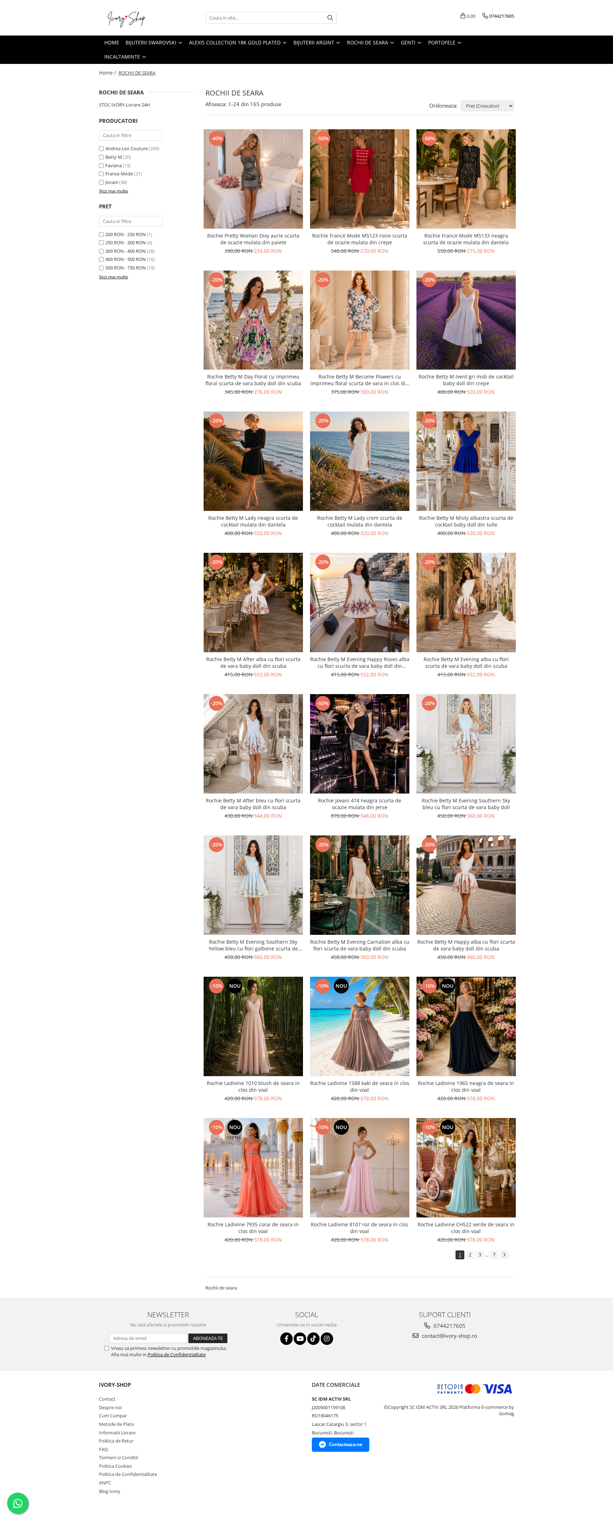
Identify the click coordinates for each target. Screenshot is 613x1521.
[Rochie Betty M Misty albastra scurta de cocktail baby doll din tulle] (466, 461)
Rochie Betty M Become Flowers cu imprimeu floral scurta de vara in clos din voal (359, 380)
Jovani (111, 182)
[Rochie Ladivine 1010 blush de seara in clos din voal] (253, 1026)
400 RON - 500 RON (125, 259)
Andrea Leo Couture (126, 148)
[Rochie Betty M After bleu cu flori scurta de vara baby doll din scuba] (253, 744)
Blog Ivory (109, 1491)
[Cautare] (330, 18)
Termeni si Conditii (118, 1457)
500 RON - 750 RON (125, 268)
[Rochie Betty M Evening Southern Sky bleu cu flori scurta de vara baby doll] (466, 744)
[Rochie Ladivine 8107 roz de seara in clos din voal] (359, 1167)
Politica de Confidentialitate (177, 1354)
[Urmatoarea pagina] (504, 1254)
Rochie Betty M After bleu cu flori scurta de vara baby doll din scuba (253, 804)
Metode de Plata (116, 1424)
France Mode (119, 173)
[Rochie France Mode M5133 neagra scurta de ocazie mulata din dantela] (466, 179)
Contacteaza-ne (345, 1444)
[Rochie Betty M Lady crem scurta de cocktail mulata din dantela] (359, 461)
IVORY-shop (115, 1384)
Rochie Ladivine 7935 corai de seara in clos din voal (253, 1227)
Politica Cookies (115, 1466)
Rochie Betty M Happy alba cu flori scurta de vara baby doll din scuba (466, 945)
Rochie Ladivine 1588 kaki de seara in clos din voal (359, 1086)
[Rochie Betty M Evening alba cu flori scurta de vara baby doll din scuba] (466, 602)
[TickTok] (313, 1338)
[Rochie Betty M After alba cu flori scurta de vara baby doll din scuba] (253, 602)
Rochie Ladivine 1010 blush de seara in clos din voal (253, 1086)
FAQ (103, 1449)
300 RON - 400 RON (125, 251)
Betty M (113, 157)
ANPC (105, 1482)
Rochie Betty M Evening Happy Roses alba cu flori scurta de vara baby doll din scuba (359, 662)
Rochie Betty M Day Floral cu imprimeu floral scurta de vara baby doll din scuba (253, 380)
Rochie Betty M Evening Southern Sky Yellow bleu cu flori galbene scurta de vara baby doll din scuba (253, 945)
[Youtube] (300, 1338)
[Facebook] (286, 1338)
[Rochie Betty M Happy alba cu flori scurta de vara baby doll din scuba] (466, 885)
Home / (108, 72)
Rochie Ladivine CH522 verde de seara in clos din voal (466, 1227)
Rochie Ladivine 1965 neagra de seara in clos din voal (466, 1086)
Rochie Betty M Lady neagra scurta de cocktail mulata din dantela (253, 521)
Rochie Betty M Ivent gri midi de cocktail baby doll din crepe (466, 380)
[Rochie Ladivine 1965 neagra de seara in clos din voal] (466, 1026)
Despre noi (110, 1407)
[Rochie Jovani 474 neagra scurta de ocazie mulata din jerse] (359, 744)
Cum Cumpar (113, 1415)
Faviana (113, 165)
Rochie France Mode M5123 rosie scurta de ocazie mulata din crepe (359, 239)
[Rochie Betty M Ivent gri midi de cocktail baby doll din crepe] (466, 320)
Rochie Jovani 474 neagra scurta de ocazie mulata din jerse (359, 804)
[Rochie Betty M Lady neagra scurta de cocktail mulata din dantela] (253, 461)
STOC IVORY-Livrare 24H (124, 105)
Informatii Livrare (117, 1432)
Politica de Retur (116, 1441)
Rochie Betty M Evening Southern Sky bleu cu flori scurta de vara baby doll (466, 804)
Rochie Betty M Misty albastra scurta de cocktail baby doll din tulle (466, 521)
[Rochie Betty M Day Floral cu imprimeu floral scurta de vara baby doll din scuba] (253, 320)
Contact (107, 1399)
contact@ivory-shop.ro (448, 1335)
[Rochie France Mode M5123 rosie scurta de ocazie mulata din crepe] (359, 179)
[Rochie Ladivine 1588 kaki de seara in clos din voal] (359, 1026)
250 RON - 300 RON (125, 242)
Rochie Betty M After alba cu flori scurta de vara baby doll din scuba (253, 662)
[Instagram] (327, 1338)
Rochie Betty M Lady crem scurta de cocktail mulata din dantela (359, 521)
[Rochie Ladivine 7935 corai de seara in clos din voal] (253, 1167)
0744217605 (448, 1325)
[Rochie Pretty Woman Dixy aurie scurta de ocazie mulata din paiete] (253, 179)
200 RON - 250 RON (125, 234)
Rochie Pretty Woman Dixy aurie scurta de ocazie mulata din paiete (253, 239)
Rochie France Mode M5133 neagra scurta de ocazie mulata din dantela (466, 239)
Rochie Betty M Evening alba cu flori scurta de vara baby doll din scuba (466, 662)
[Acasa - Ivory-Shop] (134, 17)
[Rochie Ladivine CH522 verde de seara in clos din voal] (466, 1167)
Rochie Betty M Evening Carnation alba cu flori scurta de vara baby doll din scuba (359, 945)
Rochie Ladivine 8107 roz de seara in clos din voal (359, 1227)
